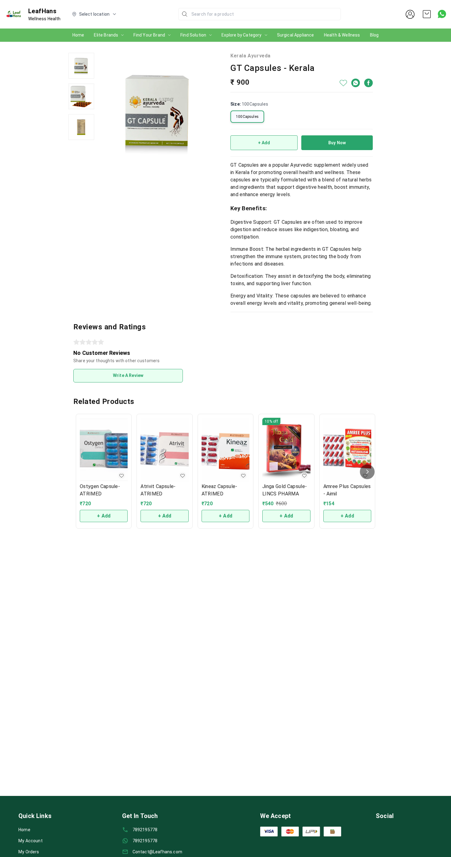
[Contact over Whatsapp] (442, 14)
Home (78, 35)
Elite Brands (106, 35)
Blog (374, 35)
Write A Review (128, 375)
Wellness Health (44, 18)
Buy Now (337, 142)
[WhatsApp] (355, 83)
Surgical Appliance (295, 35)
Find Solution (193, 35)
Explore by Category (241, 35)
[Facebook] (368, 83)
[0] (427, 14)
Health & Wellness (342, 35)
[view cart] (427, 14)
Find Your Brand (149, 35)
